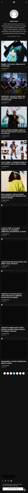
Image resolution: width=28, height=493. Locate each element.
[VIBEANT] (14, 2)
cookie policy (15, 485)
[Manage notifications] (24, 490)
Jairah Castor (6, 68)
